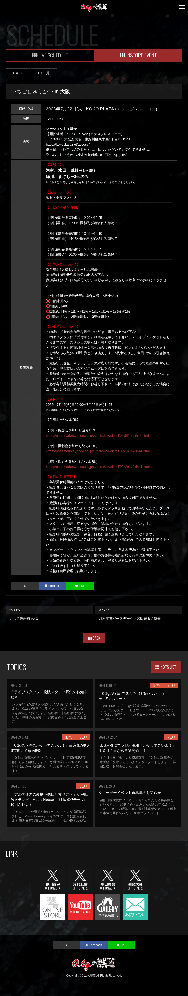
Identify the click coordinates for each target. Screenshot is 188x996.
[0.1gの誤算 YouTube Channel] (80, 907)
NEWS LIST (168, 667)
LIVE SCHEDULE (53, 55)
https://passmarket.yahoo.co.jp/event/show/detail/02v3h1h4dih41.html (98, 451)
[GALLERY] (107, 907)
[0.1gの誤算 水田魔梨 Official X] (107, 879)
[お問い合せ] (135, 907)
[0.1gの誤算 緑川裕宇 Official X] (52, 879)
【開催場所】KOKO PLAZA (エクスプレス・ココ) (84, 134)
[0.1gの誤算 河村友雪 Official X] (80, 879)
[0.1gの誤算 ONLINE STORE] (52, 907)
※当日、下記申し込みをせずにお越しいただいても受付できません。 (99, 149)
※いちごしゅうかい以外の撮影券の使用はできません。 (89, 155)
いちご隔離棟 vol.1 (23, 614)
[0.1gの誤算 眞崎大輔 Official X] (135, 879)
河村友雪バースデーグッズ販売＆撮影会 (130, 614)
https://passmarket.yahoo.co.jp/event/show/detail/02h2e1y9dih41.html (98, 467)
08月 (45, 73)
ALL (19, 73)
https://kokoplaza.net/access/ (68, 144)
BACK (96, 638)
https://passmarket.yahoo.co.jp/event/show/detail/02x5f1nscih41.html (97, 435)
